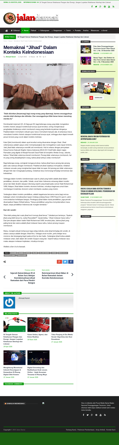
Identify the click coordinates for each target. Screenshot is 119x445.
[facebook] (70, 262)
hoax (28, 253)
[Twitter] (96, 7)
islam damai (44, 253)
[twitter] (65, 262)
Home (5, 41)
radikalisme (10, 255)
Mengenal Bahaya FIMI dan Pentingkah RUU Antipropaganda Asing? (95, 137)
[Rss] (113, 7)
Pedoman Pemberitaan (86, 430)
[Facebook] (92, 7)
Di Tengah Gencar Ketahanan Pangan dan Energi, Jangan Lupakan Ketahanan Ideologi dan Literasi (75, 2)
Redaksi (96, 53)
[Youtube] (109, 7)
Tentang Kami (71, 430)
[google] (59, 262)
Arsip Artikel (100, 430)
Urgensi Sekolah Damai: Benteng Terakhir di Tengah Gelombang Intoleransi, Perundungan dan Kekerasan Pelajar (98, 191)
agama (14, 253)
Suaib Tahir (85, 197)
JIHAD (54, 253)
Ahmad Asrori (11, 57)
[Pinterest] (105, 7)
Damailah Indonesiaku (16, 403)
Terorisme (21, 255)
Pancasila (63, 253)
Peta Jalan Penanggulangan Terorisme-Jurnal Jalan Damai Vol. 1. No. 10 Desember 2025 (104, 48)
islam (35, 253)
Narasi (10, 41)
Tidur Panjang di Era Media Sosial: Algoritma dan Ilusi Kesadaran (62, 337)
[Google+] (100, 7)
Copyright (7, 430)
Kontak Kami (111, 430)
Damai (21, 253)
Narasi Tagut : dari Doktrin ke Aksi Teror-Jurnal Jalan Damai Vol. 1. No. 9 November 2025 (104, 60)
